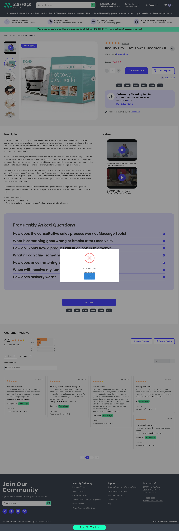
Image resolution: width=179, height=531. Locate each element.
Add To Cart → (90, 527)
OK (89, 276)
